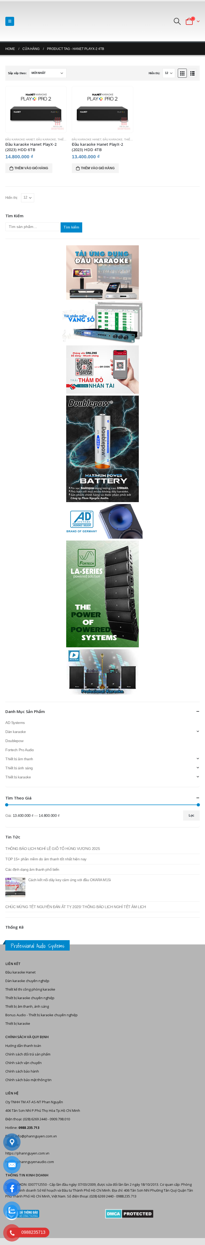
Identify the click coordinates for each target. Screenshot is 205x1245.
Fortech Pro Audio (19, 750)
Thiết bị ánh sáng (19, 768)
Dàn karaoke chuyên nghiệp (27, 981)
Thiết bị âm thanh (19, 759)
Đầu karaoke (46, 139)
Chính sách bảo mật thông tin (28, 1080)
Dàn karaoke (15, 732)
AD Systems (15, 722)
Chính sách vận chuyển (23, 1063)
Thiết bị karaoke (18, 777)
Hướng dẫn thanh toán (23, 1045)
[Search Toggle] (177, 21)
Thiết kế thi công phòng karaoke (30, 989)
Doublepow (14, 741)
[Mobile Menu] (9, 21)
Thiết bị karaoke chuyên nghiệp (29, 998)
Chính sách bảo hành (22, 1071)
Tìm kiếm (71, 227)
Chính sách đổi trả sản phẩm (27, 1054)
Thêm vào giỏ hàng (31, 168)
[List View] (192, 73)
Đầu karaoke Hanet (20, 139)
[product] (36, 109)
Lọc (191, 815)
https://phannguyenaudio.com (29, 1162)
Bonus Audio (15, 1015)
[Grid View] (182, 73)
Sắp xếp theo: (17, 73)
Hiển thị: (154, 73)
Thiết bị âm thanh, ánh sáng (27, 1006)
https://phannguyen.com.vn (27, 1153)
